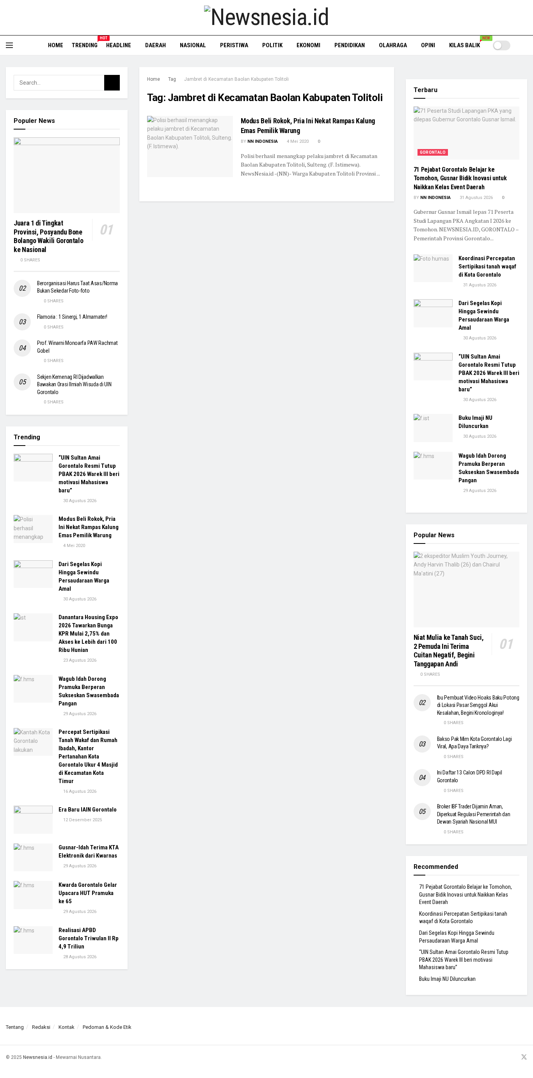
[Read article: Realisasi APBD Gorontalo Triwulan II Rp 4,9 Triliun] (33, 940)
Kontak (67, 1027)
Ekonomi (308, 45)
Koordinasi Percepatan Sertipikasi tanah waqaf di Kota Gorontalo (487, 266)
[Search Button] (524, 45)
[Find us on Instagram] (503, 1057)
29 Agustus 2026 (79, 713)
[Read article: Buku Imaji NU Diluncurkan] (433, 428)
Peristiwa (234, 45)
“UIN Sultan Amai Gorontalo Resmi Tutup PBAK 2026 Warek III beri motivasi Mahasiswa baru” (89, 474)
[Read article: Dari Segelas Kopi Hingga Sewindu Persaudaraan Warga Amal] (33, 574)
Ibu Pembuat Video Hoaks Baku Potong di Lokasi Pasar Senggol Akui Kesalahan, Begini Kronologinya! (478, 705)
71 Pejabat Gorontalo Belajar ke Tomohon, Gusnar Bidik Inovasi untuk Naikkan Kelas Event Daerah (460, 178)
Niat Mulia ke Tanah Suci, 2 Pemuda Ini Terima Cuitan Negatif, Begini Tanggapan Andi (449, 650)
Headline (118, 45)
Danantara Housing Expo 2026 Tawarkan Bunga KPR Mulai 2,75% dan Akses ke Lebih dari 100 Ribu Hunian (88, 634)
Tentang (15, 1027)
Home (55, 45)
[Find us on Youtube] (513, 1057)
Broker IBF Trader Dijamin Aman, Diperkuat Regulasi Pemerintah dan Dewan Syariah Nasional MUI (473, 814)
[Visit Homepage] (266, 17)
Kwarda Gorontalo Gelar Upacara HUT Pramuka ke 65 (88, 893)
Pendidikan (349, 45)
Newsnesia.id (37, 1057)
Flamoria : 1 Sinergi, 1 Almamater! (72, 317)
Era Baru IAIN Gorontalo (88, 809)
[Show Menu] (9, 45)
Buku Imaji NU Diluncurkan (447, 979)
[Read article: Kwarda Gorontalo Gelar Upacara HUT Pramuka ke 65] (33, 895)
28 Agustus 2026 (79, 956)
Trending (85, 44)
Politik (272, 45)
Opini (428, 45)
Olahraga (393, 45)
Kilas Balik (467, 44)
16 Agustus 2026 (79, 791)
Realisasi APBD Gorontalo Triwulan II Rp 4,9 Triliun (89, 938)
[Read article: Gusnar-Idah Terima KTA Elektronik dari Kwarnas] (33, 858)
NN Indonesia (262, 141)
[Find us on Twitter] (524, 1057)
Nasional (193, 45)
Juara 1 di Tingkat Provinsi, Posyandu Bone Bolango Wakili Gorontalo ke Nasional (48, 236)
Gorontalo (433, 152)
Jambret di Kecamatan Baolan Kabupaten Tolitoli (236, 79)
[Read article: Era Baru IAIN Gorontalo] (33, 820)
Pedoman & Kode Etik (107, 1027)
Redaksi (41, 1027)
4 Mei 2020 (297, 141)
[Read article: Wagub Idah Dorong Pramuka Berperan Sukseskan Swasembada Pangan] (33, 689)
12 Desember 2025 (82, 819)
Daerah (155, 45)
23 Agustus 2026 (79, 660)
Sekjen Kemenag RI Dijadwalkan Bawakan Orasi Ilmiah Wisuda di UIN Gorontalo (74, 384)
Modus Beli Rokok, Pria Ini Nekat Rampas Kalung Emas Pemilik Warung (89, 527)
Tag (172, 79)
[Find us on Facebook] (494, 1057)
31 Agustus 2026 (475, 197)
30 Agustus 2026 (79, 500)
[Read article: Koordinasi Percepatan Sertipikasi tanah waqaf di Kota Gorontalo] (433, 268)
